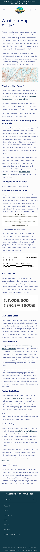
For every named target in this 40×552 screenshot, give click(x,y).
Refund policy (22, 550)
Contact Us (8, 515)
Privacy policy (33, 547)
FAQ (5, 520)
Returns (7, 529)
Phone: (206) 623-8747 (12, 534)
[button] (4, 10)
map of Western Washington (25, 431)
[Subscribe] (33, 499)
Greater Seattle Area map (14, 398)
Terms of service (32, 550)
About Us (7, 506)
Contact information (10, 550)
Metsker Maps (12, 547)
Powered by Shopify (21, 547)
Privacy (6, 525)
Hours (6, 511)
